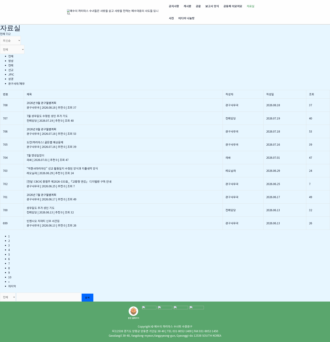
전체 (10, 56)
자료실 (250, 6)
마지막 (12, 286)
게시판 (187, 6)
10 (9, 277)
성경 (10, 79)
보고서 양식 (212, 6)
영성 (10, 61)
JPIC (11, 74)
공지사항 (174, 6)
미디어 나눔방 (186, 18)
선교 (10, 70)
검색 (87, 297)
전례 (10, 65)
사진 (171, 18)
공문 (198, 6)
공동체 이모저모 (232, 6)
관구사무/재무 (16, 83)
